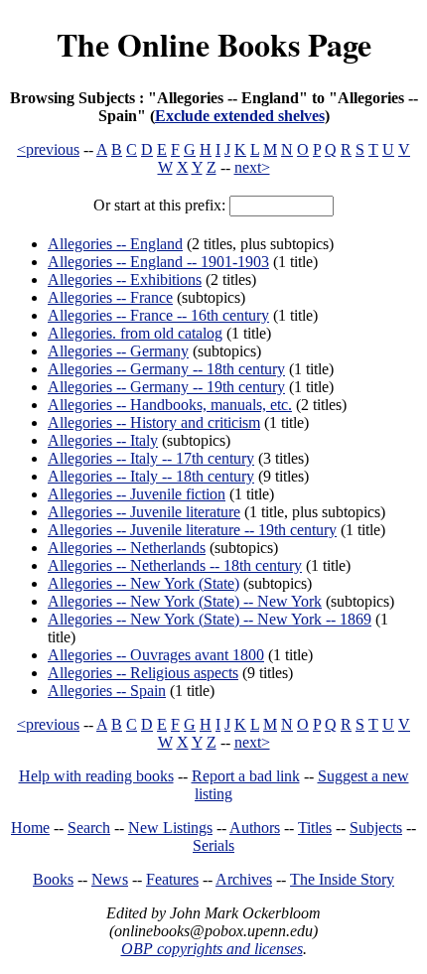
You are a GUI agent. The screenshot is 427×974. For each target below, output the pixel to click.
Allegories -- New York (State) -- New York (185, 601)
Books (53, 879)
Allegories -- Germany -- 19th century (166, 386)
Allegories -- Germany (118, 351)
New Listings (170, 827)
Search (89, 827)
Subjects (376, 827)
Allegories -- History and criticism (154, 422)
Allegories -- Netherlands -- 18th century (175, 565)
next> (252, 167)
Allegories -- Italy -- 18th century (151, 476)
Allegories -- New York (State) (143, 583)
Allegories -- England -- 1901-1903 (158, 261)
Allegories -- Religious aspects (143, 672)
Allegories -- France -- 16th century (158, 315)
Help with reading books (96, 775)
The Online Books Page (214, 44)
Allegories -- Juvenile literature (144, 511)
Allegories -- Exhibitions (125, 279)
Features (172, 879)
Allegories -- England (115, 243)
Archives (243, 879)
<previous (48, 149)
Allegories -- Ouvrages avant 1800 (156, 654)
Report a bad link (246, 775)
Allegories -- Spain (107, 690)
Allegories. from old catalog (135, 333)
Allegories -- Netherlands (127, 547)
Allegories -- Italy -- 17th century (151, 458)
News (109, 879)
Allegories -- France (110, 297)
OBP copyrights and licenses (212, 948)
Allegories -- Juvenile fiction (136, 494)
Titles (315, 827)
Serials (213, 845)
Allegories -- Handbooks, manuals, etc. (170, 404)
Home (30, 827)
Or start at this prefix (157, 205)
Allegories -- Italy (103, 440)
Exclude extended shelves (240, 115)
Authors (254, 827)
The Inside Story (342, 879)
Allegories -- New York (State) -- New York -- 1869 (209, 619)
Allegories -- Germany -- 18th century (166, 368)
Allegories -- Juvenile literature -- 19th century (192, 529)
